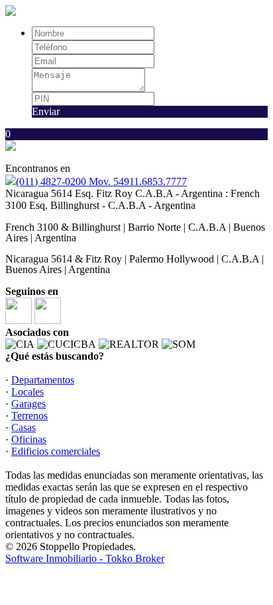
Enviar (46, 111)
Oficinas (28, 439)
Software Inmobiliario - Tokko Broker (84, 558)
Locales (27, 391)
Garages (28, 403)
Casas (23, 427)
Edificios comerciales (55, 451)
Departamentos (42, 379)
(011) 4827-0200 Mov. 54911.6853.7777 (101, 181)
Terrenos (29, 415)
